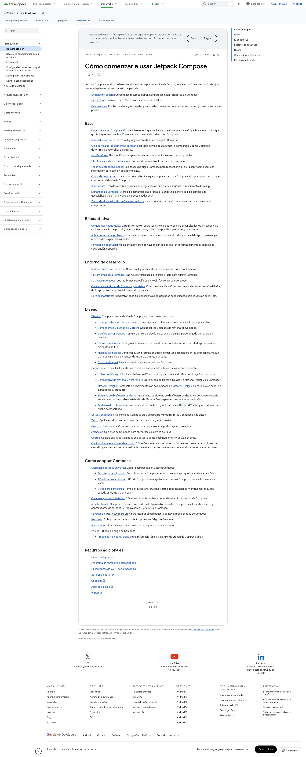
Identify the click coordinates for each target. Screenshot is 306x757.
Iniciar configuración (102, 557)
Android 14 (182, 707)
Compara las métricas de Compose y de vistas (118, 286)
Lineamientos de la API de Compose (111, 569)
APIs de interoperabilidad (112, 479)
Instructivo (42, 20)
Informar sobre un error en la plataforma (277, 693)
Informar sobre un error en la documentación (277, 700)
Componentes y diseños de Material (118, 328)
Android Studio (279, 3)
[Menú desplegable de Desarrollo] (117, 4)
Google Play (132, 3)
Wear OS (137, 696)
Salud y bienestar (98, 701)
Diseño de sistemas (102, 368)
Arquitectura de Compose (106, 504)
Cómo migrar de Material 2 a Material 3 (120, 380)
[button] (19, 43)
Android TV (138, 712)
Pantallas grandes (142, 691)
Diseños (96, 316)
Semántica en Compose (105, 192)
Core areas (28, 12)
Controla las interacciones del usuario (113, 443)
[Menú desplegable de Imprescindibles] (55, 4)
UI (43, 12)
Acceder (297, 3)
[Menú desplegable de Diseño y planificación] (93, 4)
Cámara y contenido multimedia (106, 707)
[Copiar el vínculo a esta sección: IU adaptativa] (112, 219)
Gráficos (96, 426)
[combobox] (217, 4)
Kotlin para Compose (103, 280)
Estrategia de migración (111, 473)
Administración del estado (106, 140)
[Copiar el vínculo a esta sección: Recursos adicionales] (126, 550)
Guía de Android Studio (232, 694)
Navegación (98, 513)
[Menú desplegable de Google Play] (143, 4)
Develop (9, 12)
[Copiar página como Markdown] (99, 74)
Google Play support (273, 707)
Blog (157, 3)
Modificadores (99, 155)
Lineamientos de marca (84, 749)
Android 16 (182, 696)
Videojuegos (96, 691)
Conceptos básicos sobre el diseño (118, 322)
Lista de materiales (102, 296)
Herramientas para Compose (108, 275)
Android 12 (181, 717)
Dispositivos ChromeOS (145, 701)
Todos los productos (168, 735)
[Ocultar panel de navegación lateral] (38, 751)
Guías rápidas (107, 20)
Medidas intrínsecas (109, 352)
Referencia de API (229, 705)
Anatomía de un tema (110, 405)
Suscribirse (266, 749)
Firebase (116, 735)
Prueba (95, 531)
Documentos (83, 20)
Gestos (95, 437)
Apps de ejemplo (100, 587)
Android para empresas (58, 696)
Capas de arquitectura (104, 176)
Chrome (101, 735)
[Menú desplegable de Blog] (164, 4)
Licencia (65, 749)
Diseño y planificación (76, 3)
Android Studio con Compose (108, 269)
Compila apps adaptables (105, 225)
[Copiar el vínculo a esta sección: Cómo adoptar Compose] (134, 461)
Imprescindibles (42, 3)
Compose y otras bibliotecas (108, 498)
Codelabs (96, 580)
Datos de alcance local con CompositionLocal (117, 201)
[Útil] (213, 54)
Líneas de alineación (109, 343)
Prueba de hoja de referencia (114, 536)
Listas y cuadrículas (102, 414)
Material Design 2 (108, 386)
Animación (97, 432)
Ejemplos (62, 20)
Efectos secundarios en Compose (111, 161)
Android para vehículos (144, 707)
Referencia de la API (102, 574)
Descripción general (15, 20)
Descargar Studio (228, 710)
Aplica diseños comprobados (107, 235)
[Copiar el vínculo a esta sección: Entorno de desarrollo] (128, 262)
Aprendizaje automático (102, 696)
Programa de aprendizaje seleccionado (113, 563)
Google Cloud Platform (139, 735)
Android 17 (181, 691)
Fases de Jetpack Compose (107, 167)
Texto (94, 420)
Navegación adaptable (104, 245)
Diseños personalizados (111, 333)
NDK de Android (228, 715)
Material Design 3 (111, 374)
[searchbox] (21, 30)
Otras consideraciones (111, 489)
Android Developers (94, 54)
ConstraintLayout (108, 362)
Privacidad (95, 712)
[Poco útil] (218, 54)
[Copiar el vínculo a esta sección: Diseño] (100, 310)
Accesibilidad (98, 525)
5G (91, 717)
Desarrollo (107, 3)
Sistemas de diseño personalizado (117, 395)
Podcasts (51, 722)
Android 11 (181, 722)
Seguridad (52, 701)
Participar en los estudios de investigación (277, 713)
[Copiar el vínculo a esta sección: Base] (97, 124)
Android (51, 691)
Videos (95, 593)
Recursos (96, 519)
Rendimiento (98, 186)
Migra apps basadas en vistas (108, 467)
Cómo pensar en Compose (106, 130)
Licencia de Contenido (203, 629)
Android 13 (181, 712)
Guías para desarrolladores (233, 700)
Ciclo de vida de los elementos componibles (116, 146)
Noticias (51, 712)
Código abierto (54, 707)
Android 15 (181, 701)
